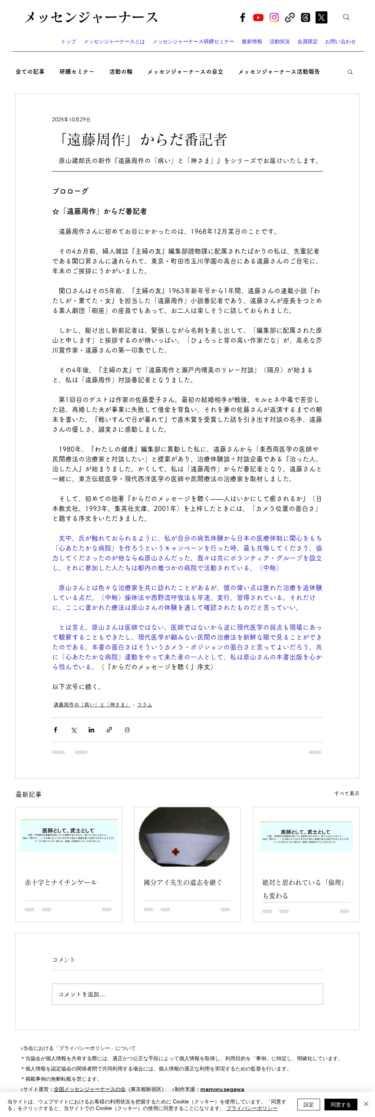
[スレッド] (306, 17)
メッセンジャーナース (91, 17)
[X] (321, 17)
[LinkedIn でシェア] (91, 729)
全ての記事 (30, 71)
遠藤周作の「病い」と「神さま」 (91, 704)
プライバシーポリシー (252, 1108)
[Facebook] (243, 17)
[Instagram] (274, 17)
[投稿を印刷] (127, 729)
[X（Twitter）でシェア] (73, 729)
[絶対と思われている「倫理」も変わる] (306, 837)
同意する (341, 1104)
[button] (350, 71)
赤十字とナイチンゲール (61, 882)
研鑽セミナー (76, 71)
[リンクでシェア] (109, 729)
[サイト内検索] (346, 17)
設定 (309, 1104)
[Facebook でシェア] (55, 729)
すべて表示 (347, 793)
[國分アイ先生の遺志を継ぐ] (188, 837)
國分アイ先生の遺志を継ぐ (183, 882)
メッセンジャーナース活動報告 (279, 71)
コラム (144, 704)
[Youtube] (258, 17)
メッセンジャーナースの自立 (185, 71)
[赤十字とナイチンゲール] (69, 837)
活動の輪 (121, 71)
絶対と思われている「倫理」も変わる (305, 889)
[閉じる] (366, 1104)
